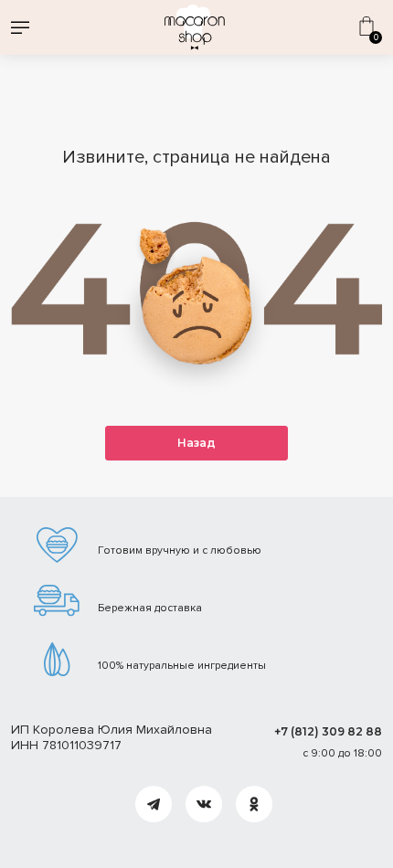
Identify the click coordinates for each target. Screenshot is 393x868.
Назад (196, 443)
